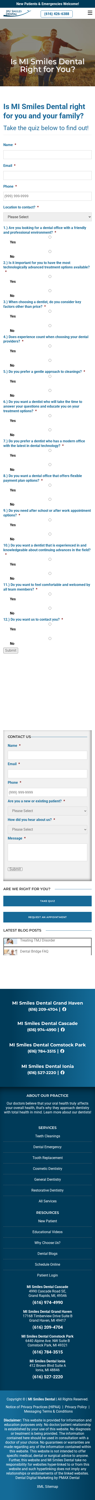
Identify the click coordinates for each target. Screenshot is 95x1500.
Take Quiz (47, 901)
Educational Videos (47, 1232)
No (12, 256)
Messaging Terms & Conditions (48, 1411)
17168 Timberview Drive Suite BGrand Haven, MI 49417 (47, 1318)
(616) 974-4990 (41, 1029)
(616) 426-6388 (56, 14)
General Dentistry (47, 1179)
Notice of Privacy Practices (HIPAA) (33, 1407)
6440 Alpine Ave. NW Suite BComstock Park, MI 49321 (47, 1343)
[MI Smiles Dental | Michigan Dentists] (15, 13)
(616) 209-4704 (43, 1009)
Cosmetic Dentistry (47, 1169)
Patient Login (47, 1275)
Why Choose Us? (47, 1243)
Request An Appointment (47, 917)
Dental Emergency (47, 1147)
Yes (13, 242)
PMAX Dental (69, 1478)
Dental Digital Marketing (34, 1478)
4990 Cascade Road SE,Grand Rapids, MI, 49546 (47, 1293)
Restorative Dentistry (47, 1190)
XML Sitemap (47, 1487)
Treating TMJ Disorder (37, 940)
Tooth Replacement (47, 1158)
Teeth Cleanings (47, 1136)
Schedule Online (47, 1264)
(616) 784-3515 (42, 1051)
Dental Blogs (47, 1254)
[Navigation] (90, 13)
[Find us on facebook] (64, 1009)
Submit (10, 650)
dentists (84, 1112)
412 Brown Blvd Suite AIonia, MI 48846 (47, 1367)
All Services (48, 1201)
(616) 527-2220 (41, 1072)
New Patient (47, 1221)
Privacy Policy (76, 1407)
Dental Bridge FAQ (34, 951)
